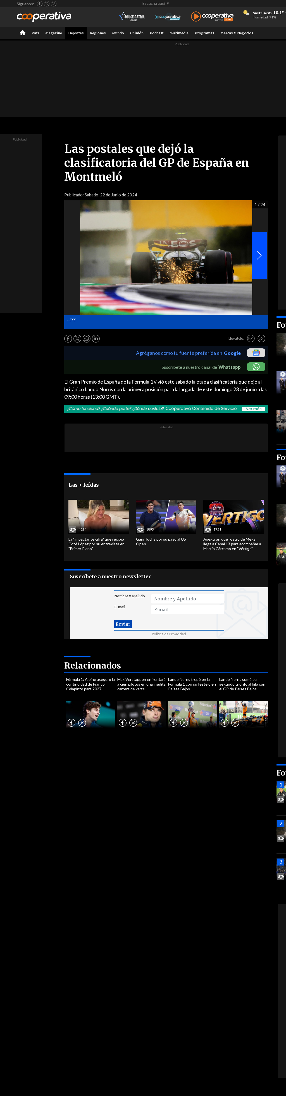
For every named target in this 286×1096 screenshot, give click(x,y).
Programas (204, 33)
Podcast (156, 33)
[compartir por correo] (251, 339)
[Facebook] (39, 3)
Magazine (53, 33)
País (35, 33)
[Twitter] (46, 3)
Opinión (137, 33)
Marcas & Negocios (236, 33)
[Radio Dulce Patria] (132, 17)
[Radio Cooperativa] (212, 16)
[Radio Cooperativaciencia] (167, 17)
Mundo (118, 33)
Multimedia (179, 33)
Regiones (98, 33)
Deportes (76, 33)
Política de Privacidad (169, 634)
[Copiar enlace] (261, 339)
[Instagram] (53, 3)
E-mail (119, 607)
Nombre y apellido (129, 596)
